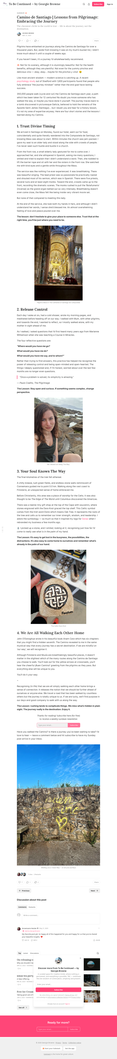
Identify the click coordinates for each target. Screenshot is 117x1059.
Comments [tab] (22, 907)
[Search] (84, 4)
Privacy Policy (75, 997)
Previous (25, 890)
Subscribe (98, 4)
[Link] (14, 126)
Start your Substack (52, 1048)
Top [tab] (19, 953)
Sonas (85, 518)
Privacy (58, 1043)
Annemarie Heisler (29, 928)
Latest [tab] (25, 953)
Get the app (69, 1048)
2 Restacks (37, 874)
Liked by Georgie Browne (32, 931)
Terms (64, 1043)
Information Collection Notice (58, 997)
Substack (47, 1054)
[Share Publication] (89, 4)
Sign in (110, 4)
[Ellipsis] (99, 928)
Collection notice (74, 1043)
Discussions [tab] (34, 953)
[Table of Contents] (2, 529)
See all (21, 1007)
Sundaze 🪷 (22, 13)
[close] (80, 958)
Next (93, 890)
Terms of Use (69, 995)
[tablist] (27, 907)
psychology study (26, 81)
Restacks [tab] (32, 907)
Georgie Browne (28, 33)
